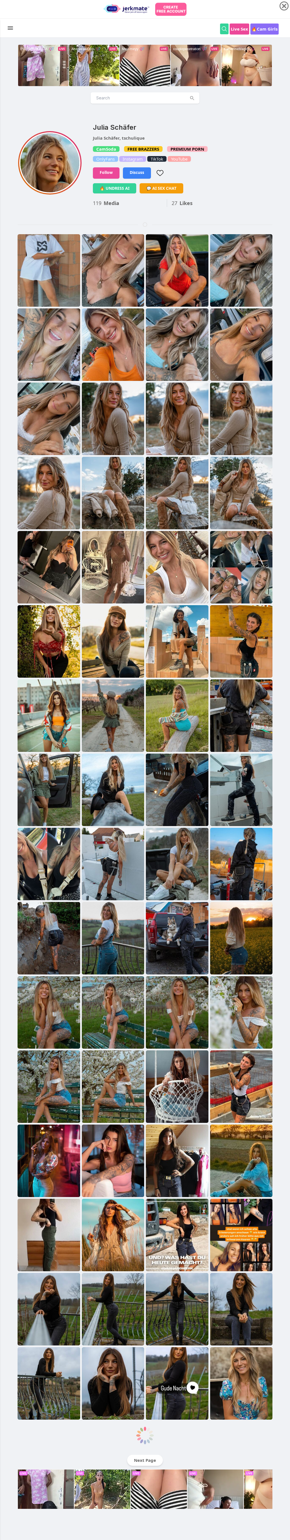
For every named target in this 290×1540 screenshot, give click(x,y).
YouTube (179, 159)
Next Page (145, 1460)
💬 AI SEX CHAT (161, 188)
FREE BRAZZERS (143, 149)
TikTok (157, 159)
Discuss (137, 172)
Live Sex (239, 29)
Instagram (133, 159)
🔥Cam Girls (264, 29)
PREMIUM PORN (187, 149)
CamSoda (106, 149)
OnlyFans (105, 159)
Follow (106, 172)
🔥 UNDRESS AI (114, 188)
